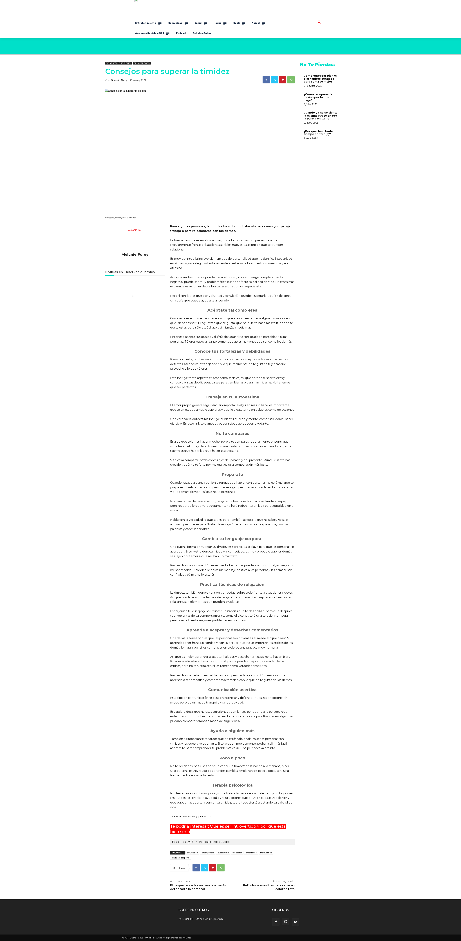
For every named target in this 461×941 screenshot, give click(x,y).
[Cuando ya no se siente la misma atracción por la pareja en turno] (346, 116)
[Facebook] (266, 79)
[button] (319, 22)
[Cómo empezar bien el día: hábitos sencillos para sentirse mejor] (346, 80)
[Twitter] (274, 79)
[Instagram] (285, 921)
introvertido (266, 852)
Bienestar (237, 852)
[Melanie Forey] (135, 239)
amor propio (208, 852)
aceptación (192, 852)
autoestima (223, 852)
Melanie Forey (119, 80)
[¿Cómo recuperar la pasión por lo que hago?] (346, 98)
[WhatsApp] (291, 79)
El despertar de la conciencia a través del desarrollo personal (198, 887)
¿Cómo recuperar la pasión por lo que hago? (318, 97)
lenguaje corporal (180, 857)
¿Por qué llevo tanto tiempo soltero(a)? (318, 132)
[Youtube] (295, 922)
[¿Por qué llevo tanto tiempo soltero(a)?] (346, 135)
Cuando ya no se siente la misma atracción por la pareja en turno (320, 115)
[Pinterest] (282, 79)
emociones (251, 852)
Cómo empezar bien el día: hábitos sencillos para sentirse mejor (320, 78)
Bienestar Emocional (119, 63)
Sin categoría (142, 63)
